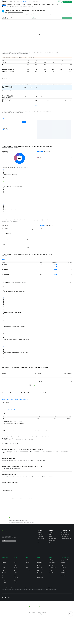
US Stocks (11, 1)
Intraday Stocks (63, 575)
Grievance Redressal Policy (66, 538)
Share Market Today (64, 559)
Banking (15, 559)
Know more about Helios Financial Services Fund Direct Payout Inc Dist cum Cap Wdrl (16, 399)
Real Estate (15, 572)
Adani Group (39, 560)
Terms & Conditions (65, 534)
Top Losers (63, 562)
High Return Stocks (52, 567)
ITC (2, 575)
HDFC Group (39, 567)
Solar (26, 565)
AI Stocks (27, 559)
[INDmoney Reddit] (13, 541)
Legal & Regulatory (64, 536)
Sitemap (51, 542)
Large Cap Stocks (52, 559)
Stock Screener (51, 572)
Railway (15, 575)
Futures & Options (41, 538)
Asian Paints (4, 582)
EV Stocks (27, 560)
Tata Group (39, 559)
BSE (13, 592)
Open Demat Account (67, 1)
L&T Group (39, 570)
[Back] (2, 6)
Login (59, 1)
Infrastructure (16, 570)
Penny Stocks (51, 564)
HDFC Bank (4, 562)
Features (33, 1)
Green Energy (28, 562)
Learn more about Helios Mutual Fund (9, 409)
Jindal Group (39, 575)
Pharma (15, 562)
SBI (2, 564)
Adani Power (4, 572)
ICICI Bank (3, 567)
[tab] (5, 553)
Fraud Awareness (52, 540)
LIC (2, 577)
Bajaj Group (39, 564)
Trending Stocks (63, 572)
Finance (15, 579)
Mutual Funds (25, 1)
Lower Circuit (63, 570)
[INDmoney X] (6, 541)
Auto (14, 564)
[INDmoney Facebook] (2, 541)
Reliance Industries (5, 560)
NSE (11, 592)
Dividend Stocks (52, 565)
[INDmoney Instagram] (11, 541)
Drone (27, 567)
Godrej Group (39, 572)
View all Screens (52, 570)
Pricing (37, 1)
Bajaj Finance (4, 570)
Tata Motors (4, 559)
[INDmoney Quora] (15, 541)
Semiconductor (28, 564)
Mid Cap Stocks (51, 560)
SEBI (8, 592)
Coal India (3, 580)
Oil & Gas (15, 580)
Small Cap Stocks (52, 562)
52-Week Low (63, 567)
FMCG (15, 565)
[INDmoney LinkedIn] (4, 541)
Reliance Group (39, 562)
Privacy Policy (64, 532)
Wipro (3, 579)
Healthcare (15, 582)
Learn (50, 536)
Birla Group (39, 565)
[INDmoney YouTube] (8, 541)
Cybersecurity (28, 570)
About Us (51, 532)
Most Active (63, 564)
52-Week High (63, 565)
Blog (50, 534)
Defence (15, 567)
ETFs (21, 1)
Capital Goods (16, 577)
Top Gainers (63, 560)
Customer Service (52, 538)
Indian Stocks (16, 1)
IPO (29, 1)
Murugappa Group (40, 577)
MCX (15, 592)
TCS (2, 565)
